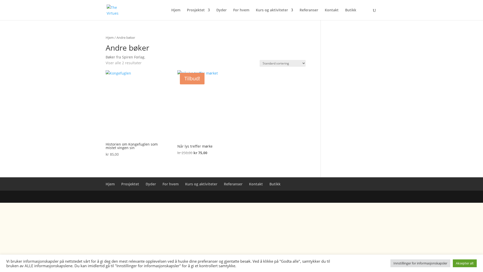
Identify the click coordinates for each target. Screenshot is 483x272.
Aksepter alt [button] (465, 263)
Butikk (350, 10)
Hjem (175, 10)
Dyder (221, 10)
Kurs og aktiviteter (272, 10)
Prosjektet (196, 10)
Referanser (309, 10)
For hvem (241, 10)
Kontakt (332, 10)
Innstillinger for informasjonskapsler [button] (420, 263)
